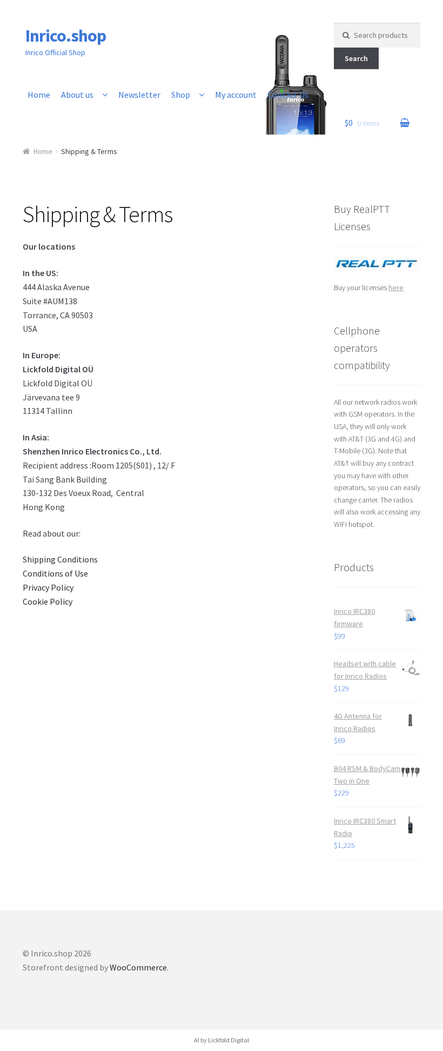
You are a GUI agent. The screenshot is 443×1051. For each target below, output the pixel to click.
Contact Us (287, 94)
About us (77, 94)
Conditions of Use (55, 573)
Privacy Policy (48, 587)
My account (236, 94)
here (396, 287)
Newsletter (139, 94)
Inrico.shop (65, 35)
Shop (180, 94)
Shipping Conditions (60, 559)
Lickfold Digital (228, 1040)
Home (39, 94)
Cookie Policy (47, 601)
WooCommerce (138, 967)
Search (356, 58)
